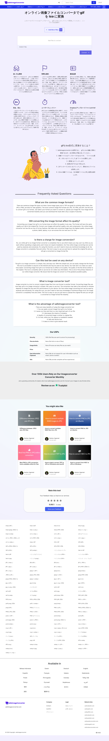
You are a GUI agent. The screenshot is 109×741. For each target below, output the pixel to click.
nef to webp (9, 595)
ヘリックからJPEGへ (59, 554)
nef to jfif (8, 591)
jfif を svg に (9, 570)
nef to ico (80, 587)
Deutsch (66, 668)
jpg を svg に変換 (59, 583)
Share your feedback (54, 509)
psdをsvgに (33, 624)
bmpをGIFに (9, 525)
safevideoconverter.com (91, 727)
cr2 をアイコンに (83, 534)
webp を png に (58, 648)
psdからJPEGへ (34, 620)
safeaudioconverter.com (91, 721)
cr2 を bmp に (34, 534)
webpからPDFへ (82, 648)
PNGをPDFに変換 (59, 611)
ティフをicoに (9, 636)
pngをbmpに (57, 603)
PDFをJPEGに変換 (35, 599)
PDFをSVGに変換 (83, 603)
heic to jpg (9, 558)
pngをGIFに (9, 607)
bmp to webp (9, 534)
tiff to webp (81, 640)
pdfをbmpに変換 (58, 595)
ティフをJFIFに (58, 636)
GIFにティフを (34, 636)
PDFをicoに (9, 599)
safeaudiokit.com (89, 718)
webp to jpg (33, 648)
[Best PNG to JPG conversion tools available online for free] (29, 452)
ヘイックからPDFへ (83, 554)
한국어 (66, 687)
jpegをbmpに (82, 570)
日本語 (86, 687)
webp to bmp (33, 644)
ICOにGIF (56, 542)
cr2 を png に (58, 538)
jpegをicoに (57, 570)
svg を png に (58, 632)
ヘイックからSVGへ (59, 558)
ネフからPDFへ (82, 591)
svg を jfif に (9, 628)
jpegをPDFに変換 (83, 575)
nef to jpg (56, 591)
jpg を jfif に (9, 583)
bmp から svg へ (83, 529)
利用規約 (48, 706)
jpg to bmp (33, 583)
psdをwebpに (10, 624)
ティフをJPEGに (82, 636)
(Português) (47, 678)
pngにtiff (32, 640)
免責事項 (48, 709)
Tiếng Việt (85, 678)
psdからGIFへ (9, 615)
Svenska (66, 678)
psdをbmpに (57, 615)
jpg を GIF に (57, 579)
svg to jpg (8, 632)
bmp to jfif (33, 525)
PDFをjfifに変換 (58, 599)
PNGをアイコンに (35, 607)
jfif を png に (33, 566)
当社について (69, 706)
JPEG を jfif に (9, 575)
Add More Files (53, 30)
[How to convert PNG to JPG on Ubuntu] (79, 418)
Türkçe (25, 682)
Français (46, 673)
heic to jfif (8, 554)
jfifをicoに (56, 562)
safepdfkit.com (89, 712)
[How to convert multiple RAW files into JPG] (54, 418)
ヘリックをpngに (34, 558)
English (85, 668)
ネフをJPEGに (34, 591)
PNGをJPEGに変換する (84, 607)
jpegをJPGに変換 (34, 575)
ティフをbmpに (82, 632)
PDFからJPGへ (82, 599)
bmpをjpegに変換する (12, 529)
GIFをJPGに (33, 546)
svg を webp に (34, 632)
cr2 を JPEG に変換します (13, 538)
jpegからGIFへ (34, 570)
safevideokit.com (89, 706)
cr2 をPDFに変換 (34, 538)
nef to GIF (57, 587)
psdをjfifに (81, 615)
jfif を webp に (58, 566)
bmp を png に (34, 529)
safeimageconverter (21, 732)
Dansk (47, 668)
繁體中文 (46, 691)
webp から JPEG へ (83, 644)
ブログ (100, 2)
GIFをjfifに (81, 542)
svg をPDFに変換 (83, 628)
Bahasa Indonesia (25, 668)
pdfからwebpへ (34, 603)
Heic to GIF (81, 550)
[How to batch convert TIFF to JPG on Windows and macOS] (54, 452)
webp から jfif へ (58, 644)
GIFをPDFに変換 (58, 546)
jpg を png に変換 (10, 587)
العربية (86, 682)
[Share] (59, 2)
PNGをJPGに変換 (10, 611)
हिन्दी (25, 687)
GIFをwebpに (33, 550)
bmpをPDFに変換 (59, 529)
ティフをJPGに (10, 640)
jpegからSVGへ (58, 575)
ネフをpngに (33, 595)
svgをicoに (33, 628)
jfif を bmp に (9, 562)
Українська (66, 682)
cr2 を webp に (10, 542)
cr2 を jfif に (57, 534)
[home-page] (14, 2)
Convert (84, 52)
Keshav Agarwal (29, 438)
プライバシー (49, 712)
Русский (47, 682)
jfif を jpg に (9, 566)
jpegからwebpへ (34, 579)
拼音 (25, 691)
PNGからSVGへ (34, 611)
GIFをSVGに (9, 550)
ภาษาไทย (47, 687)
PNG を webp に (82, 611)
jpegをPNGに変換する (12, 579)
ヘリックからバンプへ (60, 550)
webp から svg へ (11, 652)
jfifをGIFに (33, 562)
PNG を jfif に (57, 607)
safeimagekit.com (90, 724)
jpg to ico (80, 579)
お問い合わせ (69, 709)
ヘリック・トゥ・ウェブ (84, 558)
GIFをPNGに (81, 546)
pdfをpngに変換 (10, 603)
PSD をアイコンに (35, 615)
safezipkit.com (89, 709)
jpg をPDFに (81, 583)
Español (25, 673)
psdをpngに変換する (60, 620)
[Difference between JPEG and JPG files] (29, 418)
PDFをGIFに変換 (82, 595)
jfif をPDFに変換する (83, 566)
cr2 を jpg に (81, 538)
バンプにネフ (33, 587)
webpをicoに (9, 648)
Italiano (66, 673)
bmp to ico (57, 525)
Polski (25, 678)
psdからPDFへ (82, 620)
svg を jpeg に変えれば (60, 628)
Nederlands (85, 673)
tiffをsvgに (9, 644)
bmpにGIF (33, 542)
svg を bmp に (82, 624)
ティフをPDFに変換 (59, 640)
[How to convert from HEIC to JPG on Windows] (79, 452)
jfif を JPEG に (82, 562)
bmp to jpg (81, 525)
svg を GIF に (57, 624)
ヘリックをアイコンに (36, 554)
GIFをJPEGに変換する (12, 546)
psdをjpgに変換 (10, 620)
